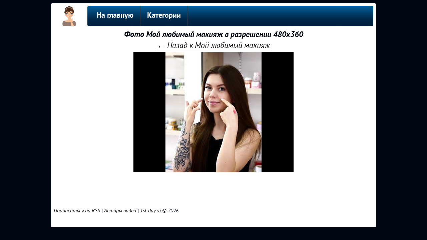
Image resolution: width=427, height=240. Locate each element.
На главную (115, 15)
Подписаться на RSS (77, 211)
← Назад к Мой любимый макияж (213, 45)
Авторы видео (120, 211)
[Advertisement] (213, 189)
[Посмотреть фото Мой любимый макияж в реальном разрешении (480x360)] (213, 171)
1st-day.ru (150, 211)
